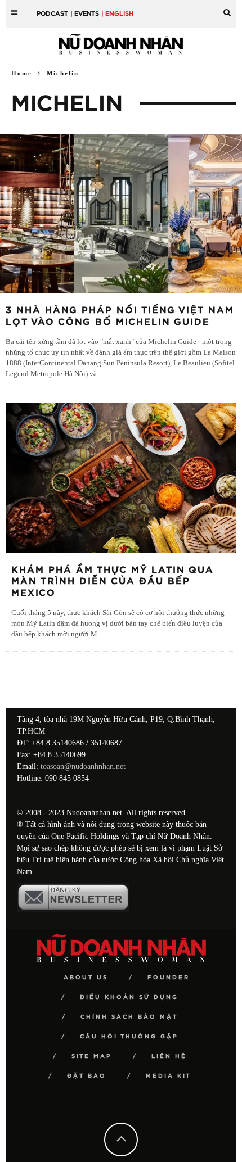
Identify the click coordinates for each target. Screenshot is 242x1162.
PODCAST (52, 14)
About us (86, 977)
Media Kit (168, 1076)
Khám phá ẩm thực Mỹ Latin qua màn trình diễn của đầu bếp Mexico (112, 582)
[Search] (227, 8)
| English (117, 14)
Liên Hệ (169, 1056)
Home (21, 73)
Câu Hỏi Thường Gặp (129, 1036)
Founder (168, 977)
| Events (84, 14)
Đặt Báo (86, 1076)
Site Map (91, 1056)
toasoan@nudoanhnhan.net (83, 766)
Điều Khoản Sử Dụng (129, 997)
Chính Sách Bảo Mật (129, 1017)
